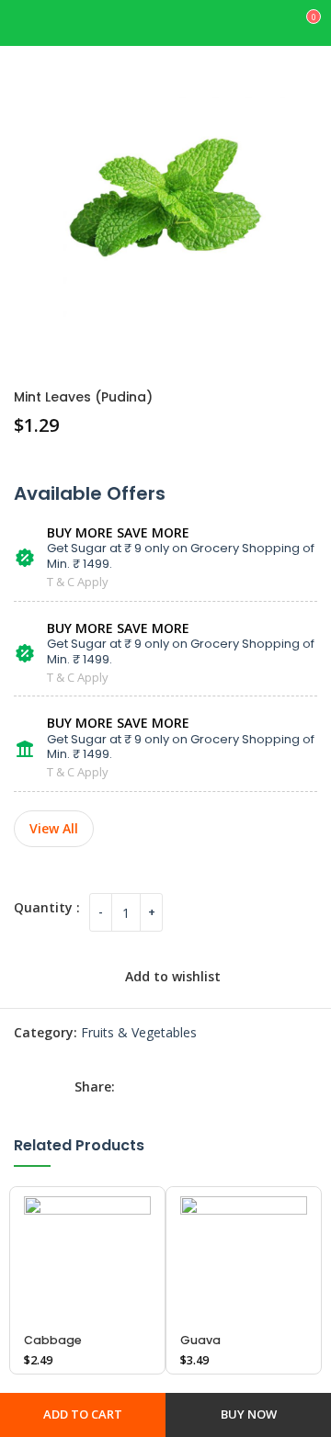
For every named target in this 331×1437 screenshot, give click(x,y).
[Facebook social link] (133, 1087)
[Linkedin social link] (216, 1087)
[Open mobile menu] (53, 23)
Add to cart (82, 1414)
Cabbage (53, 1340)
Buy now (249, 1414)
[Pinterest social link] (188, 1087)
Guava (200, 1340)
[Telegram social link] (243, 1087)
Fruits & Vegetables (139, 1032)
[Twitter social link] (161, 1087)
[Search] (274, 23)
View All (53, 828)
